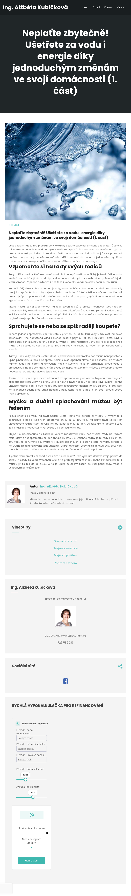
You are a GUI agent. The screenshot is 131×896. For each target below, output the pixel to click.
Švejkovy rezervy (65, 541)
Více (120, 7)
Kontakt (108, 7)
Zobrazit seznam (65, 563)
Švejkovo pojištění (65, 555)
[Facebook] (65, 682)
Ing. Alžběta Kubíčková (59, 486)
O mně (96, 7)
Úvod (85, 7)
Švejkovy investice (65, 548)
